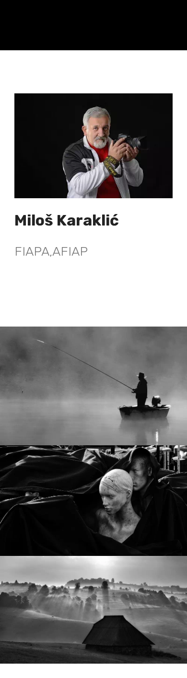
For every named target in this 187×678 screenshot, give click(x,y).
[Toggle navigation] (171, 15)
